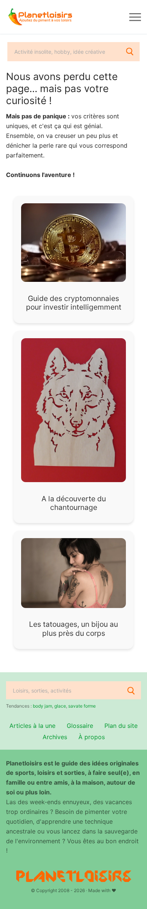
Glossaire (80, 725)
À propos (91, 737)
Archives (55, 737)
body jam (42, 706)
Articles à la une (32, 725)
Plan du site (121, 725)
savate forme (82, 706)
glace (60, 706)
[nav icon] (135, 17)
